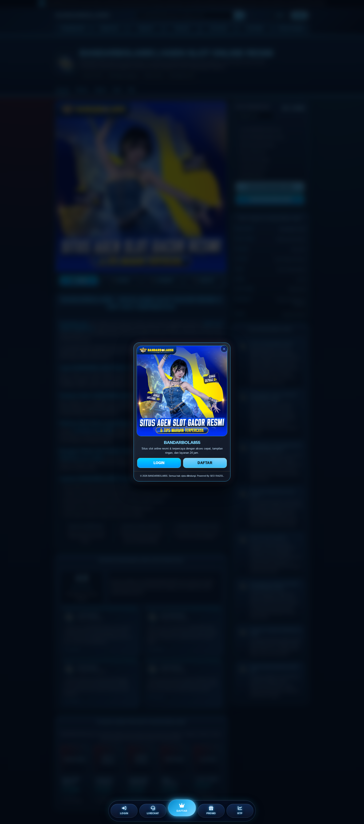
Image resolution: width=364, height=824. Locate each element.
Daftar (205, 463)
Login (159, 463)
